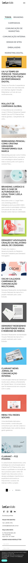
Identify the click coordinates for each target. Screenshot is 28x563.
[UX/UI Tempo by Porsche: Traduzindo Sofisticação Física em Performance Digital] (14, 62)
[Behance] (15, 511)
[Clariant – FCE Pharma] (14, 444)
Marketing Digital (14, 53)
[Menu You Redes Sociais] (14, 403)
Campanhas (14, 23)
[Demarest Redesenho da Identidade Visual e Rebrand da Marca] (14, 313)
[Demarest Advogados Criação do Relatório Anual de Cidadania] (14, 227)
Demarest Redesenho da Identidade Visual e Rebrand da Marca (13, 328)
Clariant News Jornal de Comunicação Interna (9, 372)
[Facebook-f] (3, 511)
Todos (8, 17)
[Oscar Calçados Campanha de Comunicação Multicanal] (14, 269)
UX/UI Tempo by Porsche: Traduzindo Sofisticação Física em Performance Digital (13, 76)
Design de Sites (14, 42)
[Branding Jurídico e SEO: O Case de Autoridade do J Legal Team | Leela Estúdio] (14, 176)
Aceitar (4, 560)
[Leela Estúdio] (7, 2)
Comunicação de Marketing (14, 29)
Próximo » (18, 490)
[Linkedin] (11, 511)
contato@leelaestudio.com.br (10, 525)
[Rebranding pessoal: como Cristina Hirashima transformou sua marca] (14, 131)
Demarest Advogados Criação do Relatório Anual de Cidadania (13, 242)
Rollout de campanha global (11, 104)
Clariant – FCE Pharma (9, 457)
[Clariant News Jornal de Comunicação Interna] (14, 356)
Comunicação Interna (14, 36)
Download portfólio (7, 515)
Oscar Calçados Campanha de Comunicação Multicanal (10, 283)
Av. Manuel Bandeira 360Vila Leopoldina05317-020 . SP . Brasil (9, 534)
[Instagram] (7, 511)
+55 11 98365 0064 (7, 523)
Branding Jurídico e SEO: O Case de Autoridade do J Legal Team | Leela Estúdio (12, 192)
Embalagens (14, 47)
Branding (18, 17)
